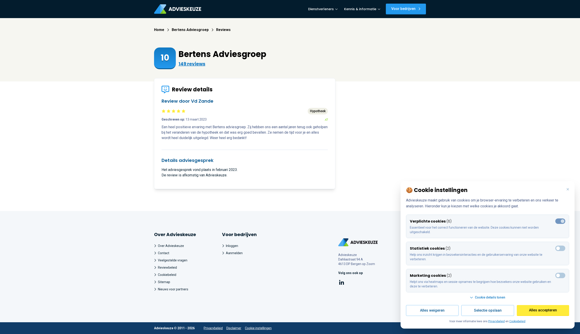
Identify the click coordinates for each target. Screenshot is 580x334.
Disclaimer (233, 328)
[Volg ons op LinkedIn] (341, 283)
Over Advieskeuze (171, 246)
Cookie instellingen (258, 328)
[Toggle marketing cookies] (560, 248)
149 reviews (192, 64)
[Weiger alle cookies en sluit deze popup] (567, 189)
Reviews (223, 30)
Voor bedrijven (403, 9)
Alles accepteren (543, 310)
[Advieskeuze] (177, 9)
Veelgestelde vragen (172, 260)
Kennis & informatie (360, 9)
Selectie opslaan (488, 310)
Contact (163, 253)
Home (159, 30)
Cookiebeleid (167, 275)
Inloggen (232, 246)
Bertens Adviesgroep (190, 30)
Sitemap (164, 282)
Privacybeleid (213, 328)
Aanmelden (234, 253)
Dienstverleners (321, 9)
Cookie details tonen (490, 297)
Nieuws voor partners (173, 289)
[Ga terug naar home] (358, 242)
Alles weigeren (432, 310)
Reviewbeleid (167, 267)
